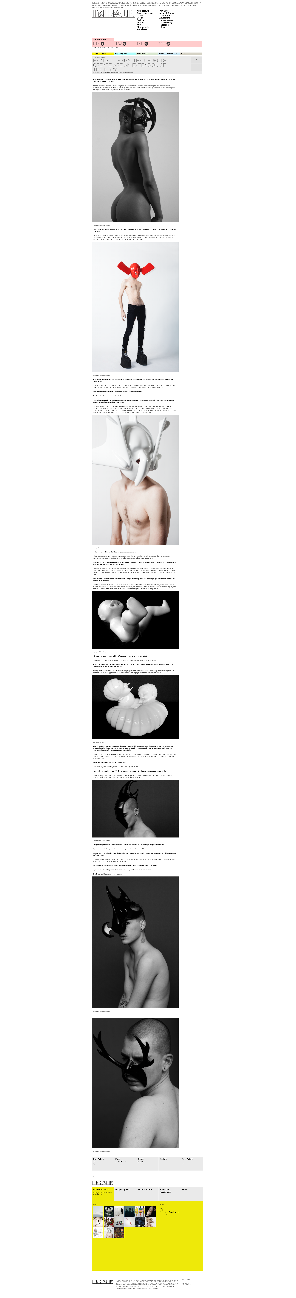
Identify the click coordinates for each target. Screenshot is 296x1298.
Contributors (165, 15)
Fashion (140, 20)
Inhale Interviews (99, 53)
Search (164, 25)
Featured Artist (109, 72)
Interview (117, 72)
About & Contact (167, 13)
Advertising (164, 18)
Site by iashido (186, 1280)
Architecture (143, 11)
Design (140, 18)
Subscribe (165, 22)
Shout (163, 27)
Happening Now (121, 53)
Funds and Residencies (168, 53)
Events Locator (142, 53)
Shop (183, 53)
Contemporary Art (145, 13)
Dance (140, 15)
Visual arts (142, 29)
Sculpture (123, 72)
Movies (140, 22)
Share (163, 20)
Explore (163, 1159)
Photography (143, 27)
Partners (163, 11)
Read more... (174, 1212)
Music (140, 24)
